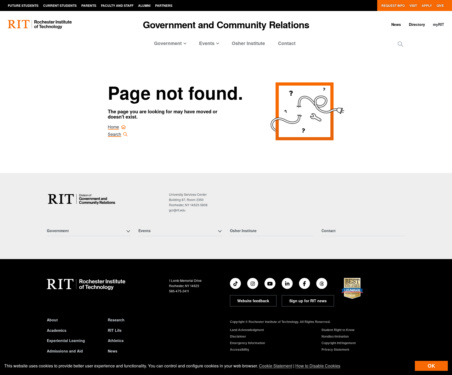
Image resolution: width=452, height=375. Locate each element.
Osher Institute (248, 43)
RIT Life (115, 330)
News (396, 24)
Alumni (144, 5)
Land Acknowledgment (247, 329)
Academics (56, 330)
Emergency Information (247, 342)
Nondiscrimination (335, 336)
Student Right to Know (337, 329)
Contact (287, 43)
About (52, 319)
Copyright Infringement (338, 342)
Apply (427, 5)
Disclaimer (238, 336)
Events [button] (206, 43)
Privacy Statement (335, 349)
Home (113, 127)
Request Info (393, 5)
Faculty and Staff (117, 5)
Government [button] (168, 43)
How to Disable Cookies (317, 366)
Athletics (116, 340)
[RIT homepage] (40, 24)
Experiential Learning (66, 340)
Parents (88, 5)
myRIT (438, 24)
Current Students (60, 5)
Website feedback (253, 300)
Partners (163, 5)
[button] (400, 44)
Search (114, 134)
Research (116, 319)
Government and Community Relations (226, 24)
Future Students (23, 5)
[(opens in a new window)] (235, 283)
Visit (413, 5)
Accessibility (239, 349)
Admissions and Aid (65, 351)
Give (440, 5)
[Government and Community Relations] (83, 199)
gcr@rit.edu (177, 210)
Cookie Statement (275, 366)
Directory (417, 24)
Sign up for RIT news (308, 300)
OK (431, 365)
